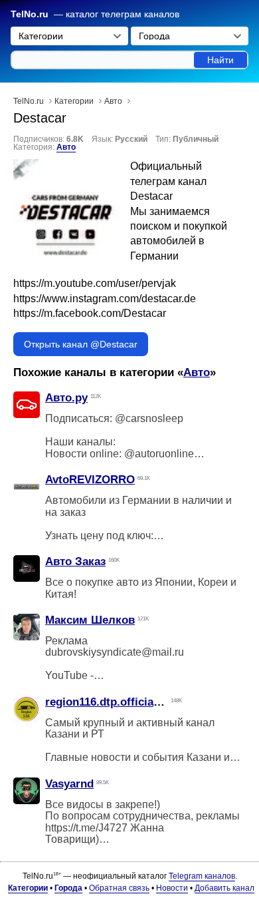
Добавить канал (224, 888)
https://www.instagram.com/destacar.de (104, 298)
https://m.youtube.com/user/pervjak (94, 283)
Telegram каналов (202, 876)
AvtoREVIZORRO (90, 479)
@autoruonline (159, 453)
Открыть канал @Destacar (80, 344)
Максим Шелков (90, 620)
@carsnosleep (149, 418)
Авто (66, 147)
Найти (220, 60)
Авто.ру (66, 397)
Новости (172, 888)
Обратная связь (119, 888)
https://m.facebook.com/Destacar (89, 313)
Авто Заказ (75, 561)
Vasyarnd (69, 784)
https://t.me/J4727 (86, 827)
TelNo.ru (29, 14)
